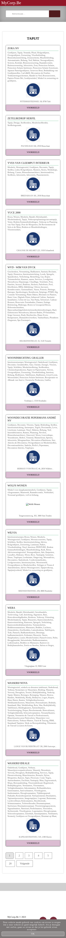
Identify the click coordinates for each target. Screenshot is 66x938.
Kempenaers (13, 317)
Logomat (42, 798)
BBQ (20, 287)
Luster (22, 637)
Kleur (48, 549)
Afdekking (28, 287)
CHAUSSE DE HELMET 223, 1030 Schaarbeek (35, 250)
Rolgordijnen (43, 52)
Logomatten (37, 811)
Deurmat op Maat (48, 816)
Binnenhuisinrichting (17, 58)
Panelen (11, 284)
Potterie (43, 289)
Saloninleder (26, 640)
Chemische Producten (34, 380)
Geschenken (13, 271)
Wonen (16, 217)
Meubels (11, 167)
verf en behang (31, 495)
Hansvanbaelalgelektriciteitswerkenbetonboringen (29, 310)
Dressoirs (37, 635)
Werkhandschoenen (16, 702)
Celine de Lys (24, 300)
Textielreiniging (15, 710)
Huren (15, 700)
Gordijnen (12, 52)
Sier (53, 440)
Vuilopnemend (38, 795)
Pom (51, 282)
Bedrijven (36, 697)
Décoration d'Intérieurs (41, 440)
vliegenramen (13, 492)
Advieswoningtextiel (17, 552)
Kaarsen (24, 279)
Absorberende (40, 801)
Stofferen (11, 175)
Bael (54, 310)
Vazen (36, 289)
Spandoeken (13, 277)
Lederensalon (13, 643)
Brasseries (32, 620)
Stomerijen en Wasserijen (26, 690)
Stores (43, 170)
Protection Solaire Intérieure (20, 68)
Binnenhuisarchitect (31, 172)
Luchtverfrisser (14, 801)
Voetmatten (27, 785)
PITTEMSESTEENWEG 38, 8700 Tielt (35, 101)
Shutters (36, 170)
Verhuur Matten (26, 720)
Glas (31, 364)
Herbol (22, 437)
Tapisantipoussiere (16, 798)
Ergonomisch (50, 780)
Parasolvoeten (46, 637)
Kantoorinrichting (15, 622)
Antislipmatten (40, 813)
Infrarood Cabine (38, 297)
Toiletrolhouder (28, 803)
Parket (42, 544)
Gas (42, 277)
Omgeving (37, 557)
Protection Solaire (46, 65)
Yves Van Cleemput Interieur (28, 163)
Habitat (36, 60)
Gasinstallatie (27, 289)
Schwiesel (44, 300)
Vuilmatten (53, 813)
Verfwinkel (48, 492)
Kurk (43, 549)
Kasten (22, 700)
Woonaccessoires (38, 539)
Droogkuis (20, 692)
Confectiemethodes (37, 560)
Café (21, 614)
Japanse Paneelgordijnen (18, 70)
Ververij (11, 692)
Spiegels (50, 274)
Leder (17, 170)
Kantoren (28, 622)
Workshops (52, 170)
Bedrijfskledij (49, 705)
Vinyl (28, 430)
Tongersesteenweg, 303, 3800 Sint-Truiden (35, 516)
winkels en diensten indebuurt (34, 687)
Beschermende (35, 710)
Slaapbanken (13, 637)
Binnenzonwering (30, 63)
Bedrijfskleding (39, 692)
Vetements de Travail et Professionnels (32, 715)
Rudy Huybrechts (28, 315)
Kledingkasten (24, 708)
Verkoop (40, 617)
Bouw (10, 217)
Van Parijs (35, 300)
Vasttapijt (40, 555)
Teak (10, 632)
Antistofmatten (38, 708)
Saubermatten (13, 793)
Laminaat (21, 430)
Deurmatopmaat (43, 803)
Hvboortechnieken (16, 307)
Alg (56, 292)
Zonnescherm (33, 58)
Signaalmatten (14, 808)
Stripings (43, 292)
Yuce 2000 (14, 212)
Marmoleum (39, 437)
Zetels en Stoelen (31, 645)
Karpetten (49, 552)
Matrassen (30, 627)
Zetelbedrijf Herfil (22, 118)
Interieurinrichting (31, 274)
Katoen (21, 778)
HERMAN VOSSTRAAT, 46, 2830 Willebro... (35, 469)
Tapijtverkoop (47, 567)
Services (38, 279)
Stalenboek (23, 560)
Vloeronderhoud (35, 783)
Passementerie (43, 175)
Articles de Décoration (17, 443)
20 (10, 863)
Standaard (12, 705)
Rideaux (20, 555)
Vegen (48, 778)
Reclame (52, 271)
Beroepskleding (20, 783)
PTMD (51, 292)
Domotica (18, 274)
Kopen (51, 697)
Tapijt (19, 52)
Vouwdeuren (13, 437)
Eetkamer (28, 635)
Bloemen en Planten (47, 294)
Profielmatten (36, 808)
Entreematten (13, 790)
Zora (36, 65)
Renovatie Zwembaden (25, 302)
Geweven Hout (36, 70)
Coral (42, 778)
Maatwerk (24, 492)
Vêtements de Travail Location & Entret (32, 724)
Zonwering (26, 55)
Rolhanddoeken (44, 788)
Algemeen (37, 614)
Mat (19, 705)
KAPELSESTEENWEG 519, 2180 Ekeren (35, 837)
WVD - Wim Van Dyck (22, 267)
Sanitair (44, 271)
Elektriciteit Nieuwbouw (18, 312)
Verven (50, 370)
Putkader (11, 795)
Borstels (39, 775)
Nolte (55, 637)
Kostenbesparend (23, 795)
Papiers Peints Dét (15, 78)
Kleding (41, 690)
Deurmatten (51, 795)
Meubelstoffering (30, 367)
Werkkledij (20, 697)
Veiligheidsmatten (15, 788)
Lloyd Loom (51, 375)
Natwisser (25, 808)
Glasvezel (30, 435)
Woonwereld (41, 562)
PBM (51, 720)
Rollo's (35, 445)
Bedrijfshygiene (14, 785)
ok (33, 934)
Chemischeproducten (17, 370)
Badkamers (35, 271)
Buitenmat (51, 798)
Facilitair (25, 780)
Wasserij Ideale (19, 763)
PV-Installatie (49, 312)
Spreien (49, 437)
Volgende (24, 863)
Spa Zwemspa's (23, 320)
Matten (17, 695)
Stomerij (11, 816)
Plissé (33, 52)
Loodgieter (48, 279)
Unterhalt (29, 813)
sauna (31, 279)
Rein (36, 705)
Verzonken (47, 808)
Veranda (26, 52)
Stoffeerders (26, 122)
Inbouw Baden (36, 312)
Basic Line (12, 297)
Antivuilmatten (26, 790)
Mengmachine (24, 440)
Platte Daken (32, 294)
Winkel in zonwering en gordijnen (37, 570)
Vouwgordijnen (47, 60)
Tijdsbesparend (43, 793)
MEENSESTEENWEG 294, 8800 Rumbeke (35, 591)
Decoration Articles (16, 448)
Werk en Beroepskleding (35, 723)
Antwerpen (29, 427)
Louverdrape (47, 435)
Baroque (11, 292)
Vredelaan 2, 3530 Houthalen (35, 401)
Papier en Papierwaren (36, 370)
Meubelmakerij (14, 219)
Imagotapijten (31, 798)
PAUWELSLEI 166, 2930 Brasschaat (35, 146)
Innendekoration (15, 432)
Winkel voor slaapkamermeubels (22, 490)
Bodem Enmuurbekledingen (25, 222)
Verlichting (24, 277)
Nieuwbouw (13, 282)
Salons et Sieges (47, 645)
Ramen (26, 432)
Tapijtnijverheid (15, 570)
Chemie (37, 364)
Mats (41, 780)
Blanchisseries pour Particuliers (21, 718)
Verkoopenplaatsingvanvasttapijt (42, 219)
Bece (33, 555)
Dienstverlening (14, 775)
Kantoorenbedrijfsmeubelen (20, 625)
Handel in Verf (35, 75)
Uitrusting (49, 617)
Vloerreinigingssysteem (45, 806)
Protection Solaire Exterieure (45, 68)
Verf (30, 60)
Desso (10, 557)
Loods (42, 274)
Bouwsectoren (49, 75)
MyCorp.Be (11, 2)
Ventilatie (43, 282)
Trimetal (29, 437)
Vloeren (52, 364)
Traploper (29, 448)
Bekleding (45, 425)
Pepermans (44, 445)
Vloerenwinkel (14, 229)
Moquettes (12, 778)
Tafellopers (49, 630)
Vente (10, 222)
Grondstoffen (22, 364)
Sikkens (35, 430)
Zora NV (13, 48)
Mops (10, 783)
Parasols (16, 632)
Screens (11, 63)
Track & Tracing (41, 720)
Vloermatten (38, 785)
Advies (44, 542)
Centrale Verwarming (17, 294)
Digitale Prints (24, 297)
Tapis (27, 778)
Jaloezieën (28, 65)
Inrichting (28, 614)
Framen (39, 302)
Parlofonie (43, 284)
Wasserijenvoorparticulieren (20, 770)
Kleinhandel (41, 217)
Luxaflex (11, 555)
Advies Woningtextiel (30, 567)
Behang (24, 60)
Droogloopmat (50, 811)
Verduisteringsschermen (18, 75)
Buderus (26, 284)
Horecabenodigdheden (17, 617)
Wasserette (30, 702)
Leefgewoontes (14, 562)
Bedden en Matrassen (29, 643)
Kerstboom (33, 292)
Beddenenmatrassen (16, 627)
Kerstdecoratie (14, 289)
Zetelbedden (25, 630)
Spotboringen (22, 292)
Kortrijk (18, 63)
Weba (11, 607)
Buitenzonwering (15, 65)
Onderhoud (43, 362)
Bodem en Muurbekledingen (34, 227)
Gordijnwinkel (30, 78)
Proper (25, 710)
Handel (32, 217)
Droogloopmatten (28, 793)
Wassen (43, 695)
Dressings (40, 632)
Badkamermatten (40, 640)
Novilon (42, 432)
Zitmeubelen (13, 630)
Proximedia (46, 427)
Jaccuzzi (44, 287)
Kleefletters (12, 287)
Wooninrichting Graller (26, 357)
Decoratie (43, 167)
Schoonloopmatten (32, 713)
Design (17, 122)
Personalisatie (42, 702)
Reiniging (34, 695)
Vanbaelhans (43, 317)
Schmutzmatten (14, 803)
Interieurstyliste (28, 562)
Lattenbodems (37, 630)
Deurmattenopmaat (25, 806)
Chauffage (33, 282)
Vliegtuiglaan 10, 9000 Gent (35, 666)
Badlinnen (40, 375)
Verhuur (11, 690)
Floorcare (35, 778)
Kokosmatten (27, 801)
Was (40, 705)
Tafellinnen (30, 375)
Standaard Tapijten (16, 723)
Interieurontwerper (15, 362)
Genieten (49, 555)
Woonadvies (48, 557)
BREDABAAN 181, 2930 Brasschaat (35, 196)
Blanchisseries (28, 775)
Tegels (37, 427)
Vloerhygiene (40, 790)
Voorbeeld (33, 107)
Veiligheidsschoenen (35, 700)
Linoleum (12, 430)
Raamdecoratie (45, 63)
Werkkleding (27, 705)
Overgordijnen (14, 55)
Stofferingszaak (14, 125)
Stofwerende (13, 811)
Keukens (32, 617)
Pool (51, 284)
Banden (11, 697)
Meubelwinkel (32, 637)
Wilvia (12, 532)
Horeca (50, 695)
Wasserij (49, 690)
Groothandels (41, 612)
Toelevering (13, 614)
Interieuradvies (47, 172)
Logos (44, 697)
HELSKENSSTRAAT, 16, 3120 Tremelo (35, 341)
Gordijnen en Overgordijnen (28, 816)
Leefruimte (27, 557)
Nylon (46, 775)
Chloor (37, 287)
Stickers (34, 284)
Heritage (51, 289)
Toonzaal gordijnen (16, 495)
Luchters (47, 627)
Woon (38, 435)
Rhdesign (22, 305)
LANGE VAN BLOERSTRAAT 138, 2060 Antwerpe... (35, 746)
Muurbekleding (47, 58)
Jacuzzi (18, 284)
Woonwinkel (13, 377)
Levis (54, 427)
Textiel (28, 692)
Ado (43, 552)
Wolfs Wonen (17, 485)
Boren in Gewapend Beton (39, 305)
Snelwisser (12, 806)
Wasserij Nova (18, 683)
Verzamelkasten (48, 713)
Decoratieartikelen (16, 445)
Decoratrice (12, 560)
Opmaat (11, 715)
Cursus (18, 172)
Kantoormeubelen (45, 620)
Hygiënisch (48, 783)
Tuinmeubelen (14, 279)
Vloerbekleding (38, 55)
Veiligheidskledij (15, 713)
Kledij (28, 697)
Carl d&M (25, 73)
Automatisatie (14, 60)
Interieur (49, 372)
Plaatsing (34, 432)
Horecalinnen (48, 710)
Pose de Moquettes (29, 224)
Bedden (39, 627)
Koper (47, 277)
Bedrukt (52, 702)
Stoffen (11, 170)
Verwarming (24, 271)
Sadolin (28, 445)
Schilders (18, 367)
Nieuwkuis (45, 770)
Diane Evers (42, 315)
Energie (45, 364)
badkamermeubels (15, 635)
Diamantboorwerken (28, 317)
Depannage (24, 282)
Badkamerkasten (28, 632)
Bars (45, 614)
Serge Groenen (14, 315)
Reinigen (25, 695)
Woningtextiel (22, 167)
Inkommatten (30, 788)
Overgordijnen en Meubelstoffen (42, 443)
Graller (47, 380)
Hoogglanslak (14, 640)
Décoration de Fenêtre (40, 73)
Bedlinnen (19, 375)
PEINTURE (41, 547)
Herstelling (35, 277)
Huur (10, 700)
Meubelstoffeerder (40, 122)
